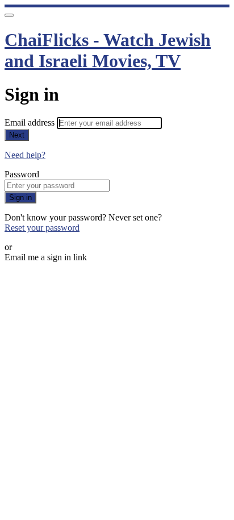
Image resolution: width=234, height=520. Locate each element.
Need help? (25, 155)
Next (16, 135)
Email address (31, 122)
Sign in (20, 197)
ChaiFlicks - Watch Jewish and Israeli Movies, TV (108, 50)
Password (22, 174)
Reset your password (42, 227)
